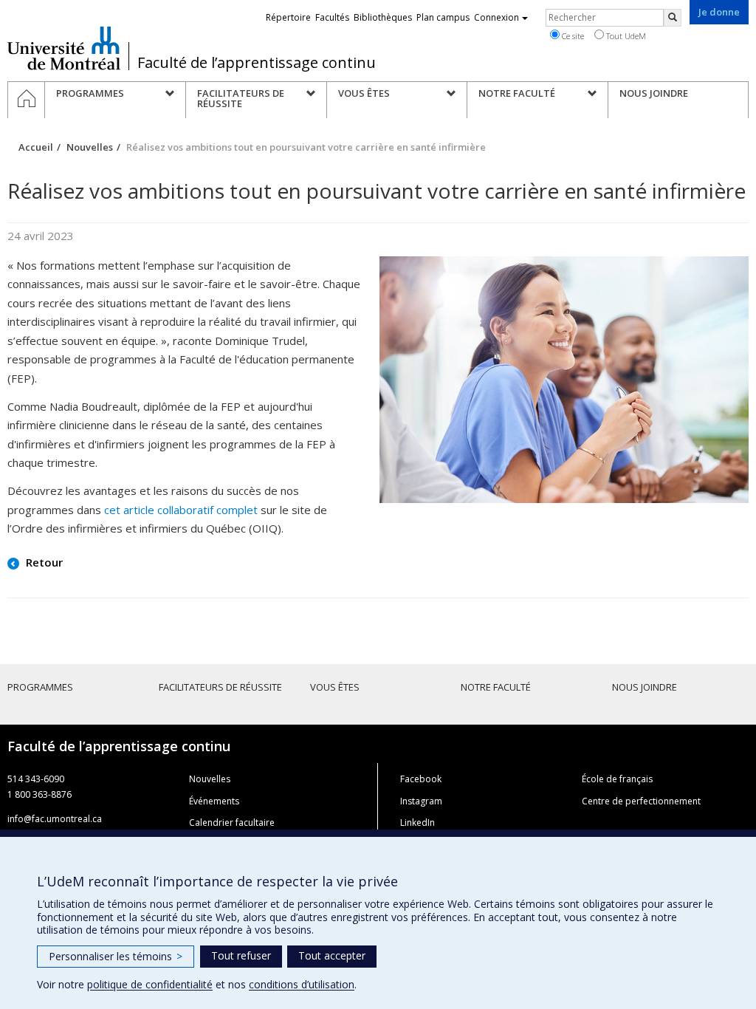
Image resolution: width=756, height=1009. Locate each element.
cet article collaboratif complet (181, 509)
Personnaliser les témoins (115, 956)
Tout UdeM (625, 35)
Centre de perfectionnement (641, 801)
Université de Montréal (63, 48)
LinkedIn (417, 822)
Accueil (35, 147)
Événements (214, 801)
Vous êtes (335, 687)
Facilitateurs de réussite (220, 687)
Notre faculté (496, 687)
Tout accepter (331, 955)
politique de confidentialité (150, 984)
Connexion (496, 17)
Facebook (420, 779)
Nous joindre (644, 687)
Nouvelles (89, 147)
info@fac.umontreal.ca (54, 819)
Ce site (572, 35)
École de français (617, 779)
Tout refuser (241, 955)
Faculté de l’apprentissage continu (256, 62)
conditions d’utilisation (301, 984)
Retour (43, 562)
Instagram (421, 801)
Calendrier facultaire (232, 822)
